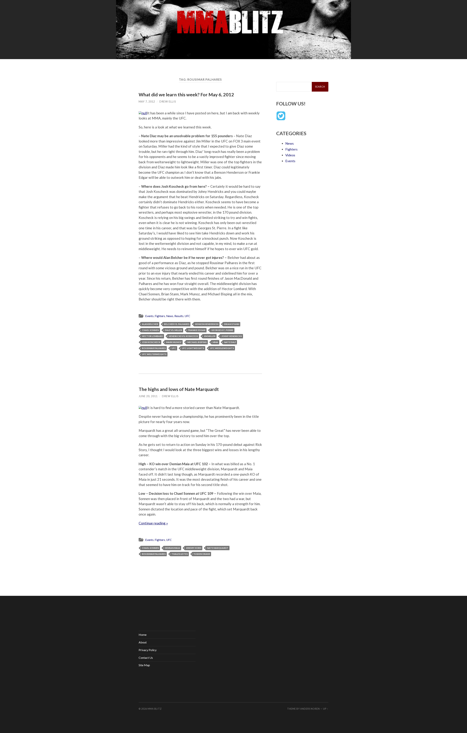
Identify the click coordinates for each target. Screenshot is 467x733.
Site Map (144, 665)
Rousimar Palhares (154, 348)
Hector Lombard (152, 336)
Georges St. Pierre (222, 330)
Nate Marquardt (217, 548)
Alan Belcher (150, 324)
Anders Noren (310, 708)
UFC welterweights (154, 354)
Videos (290, 155)
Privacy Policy (148, 650)
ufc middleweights (222, 348)
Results (179, 316)
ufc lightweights (193, 348)
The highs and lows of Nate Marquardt (179, 389)
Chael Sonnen (150, 330)
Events (149, 316)
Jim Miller (209, 336)
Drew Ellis (167, 101)
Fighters (160, 316)
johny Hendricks (231, 336)
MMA (215, 342)
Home (142, 634)
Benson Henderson (206, 324)
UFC (187, 316)
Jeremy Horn (193, 548)
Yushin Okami (202, 554)
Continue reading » (153, 523)
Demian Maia (172, 548)
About (143, 642)
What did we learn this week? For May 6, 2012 (186, 94)
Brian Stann (231, 324)
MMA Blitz (155, 708)
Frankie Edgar (196, 330)
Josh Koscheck (151, 342)
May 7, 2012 (147, 101)
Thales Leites (179, 554)
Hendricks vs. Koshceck (183, 336)
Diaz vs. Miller (173, 330)
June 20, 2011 (148, 396)
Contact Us (146, 657)
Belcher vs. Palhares (176, 324)
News (169, 316)
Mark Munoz (174, 342)
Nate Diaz (230, 342)
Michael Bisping (197, 342)
